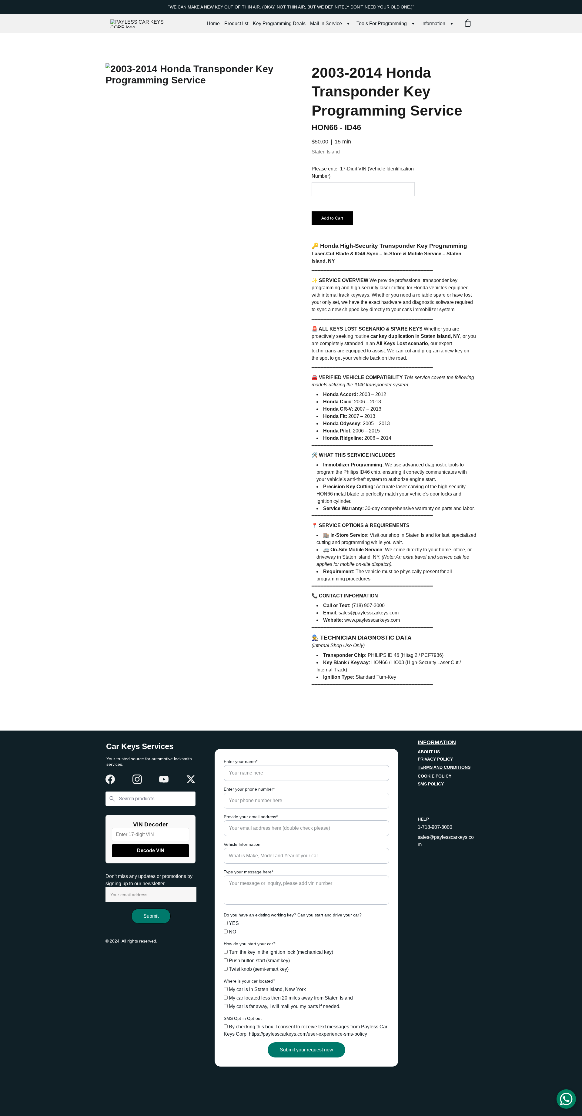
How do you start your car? (250, 943)
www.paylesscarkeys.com (372, 620)
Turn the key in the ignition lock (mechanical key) (280, 952)
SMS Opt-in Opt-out (243, 1018)
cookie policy (434, 776)
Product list (236, 23)
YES (233, 923)
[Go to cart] (468, 23)
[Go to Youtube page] (164, 779)
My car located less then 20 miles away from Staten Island (290, 997)
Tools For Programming (381, 23)
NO (232, 931)
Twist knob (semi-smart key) (258, 969)
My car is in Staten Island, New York (267, 989)
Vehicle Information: (243, 844)
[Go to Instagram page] (137, 779)
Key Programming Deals (279, 23)
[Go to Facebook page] (110, 779)
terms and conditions (444, 767)
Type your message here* (248, 871)
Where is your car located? (249, 981)
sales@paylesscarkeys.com (369, 612)
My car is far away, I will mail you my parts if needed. (284, 1006)
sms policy (431, 784)
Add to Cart (332, 218)
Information (433, 23)
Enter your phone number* (249, 789)
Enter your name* (240, 761)
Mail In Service (326, 23)
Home (213, 23)
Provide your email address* (251, 816)
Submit (151, 916)
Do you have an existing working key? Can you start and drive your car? (293, 915)
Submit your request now (306, 1049)
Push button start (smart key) (259, 960)
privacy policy (435, 759)
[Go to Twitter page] (191, 779)
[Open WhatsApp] (566, 1099)
